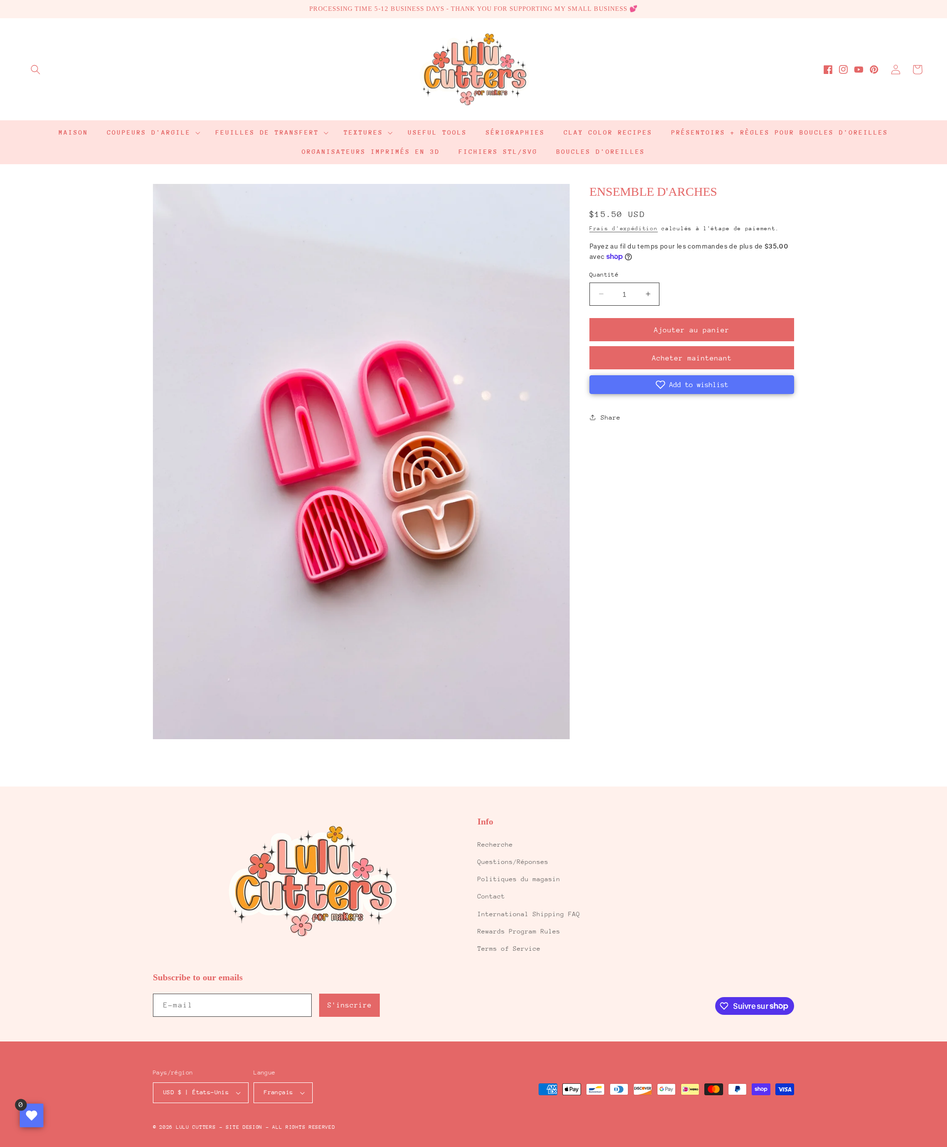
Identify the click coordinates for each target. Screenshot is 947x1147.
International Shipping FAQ (528, 914)
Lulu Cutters (196, 1127)
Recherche (495, 844)
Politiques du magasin (518, 879)
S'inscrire (350, 1005)
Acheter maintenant (692, 358)
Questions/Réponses (512, 861)
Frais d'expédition (623, 228)
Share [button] (610, 417)
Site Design (244, 1127)
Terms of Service (509, 948)
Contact (491, 896)
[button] (35, 69)
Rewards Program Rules (518, 931)
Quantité (604, 274)
